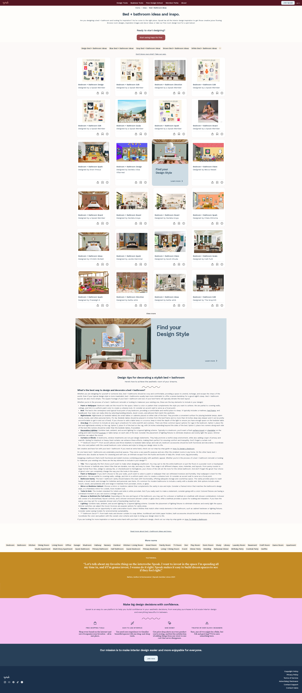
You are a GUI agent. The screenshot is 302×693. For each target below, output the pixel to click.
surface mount (198, 430)
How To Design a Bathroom (196, 519)
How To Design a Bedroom (183, 449)
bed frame (211, 410)
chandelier (211, 430)
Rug (86, 423)
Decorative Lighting (89, 430)
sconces (102, 433)
